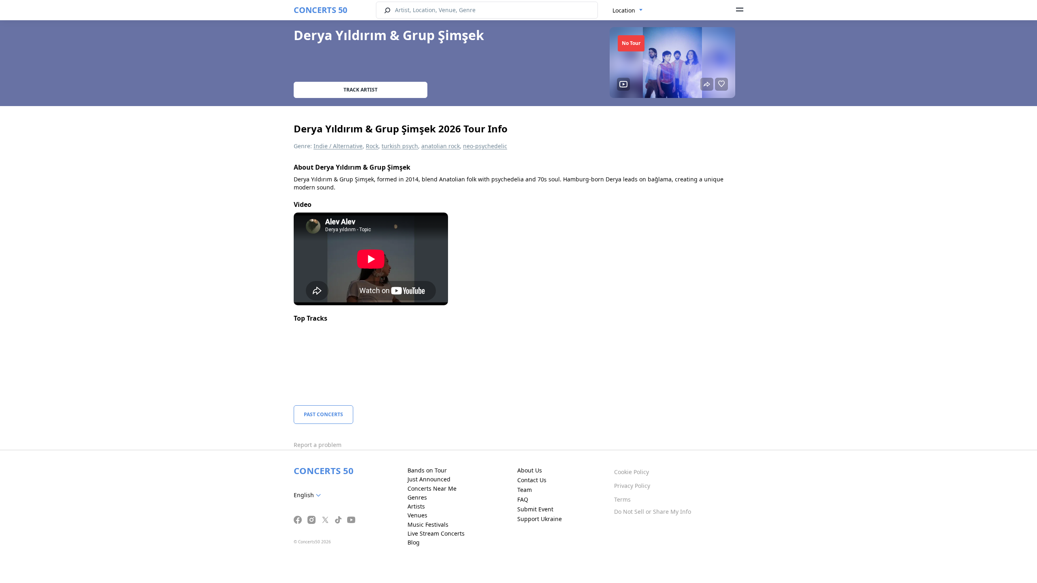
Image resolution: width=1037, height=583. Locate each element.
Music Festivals (428, 524)
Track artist (361, 89)
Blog (414, 542)
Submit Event (535, 509)
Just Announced (429, 479)
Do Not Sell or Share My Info (652, 511)
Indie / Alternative (338, 146)
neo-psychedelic (485, 146)
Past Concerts (323, 414)
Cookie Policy (631, 472)
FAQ (522, 499)
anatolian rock (440, 146)
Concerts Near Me (432, 488)
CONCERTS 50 (320, 9)
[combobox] (627, 10)
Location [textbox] (623, 10)
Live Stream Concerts (436, 533)
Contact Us (531, 480)
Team (524, 490)
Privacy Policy (632, 485)
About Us (529, 470)
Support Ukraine (539, 519)
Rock (372, 146)
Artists (416, 506)
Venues (417, 515)
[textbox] (309, 495)
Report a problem (317, 445)
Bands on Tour (427, 470)
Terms (622, 499)
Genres (417, 497)
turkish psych (400, 146)
